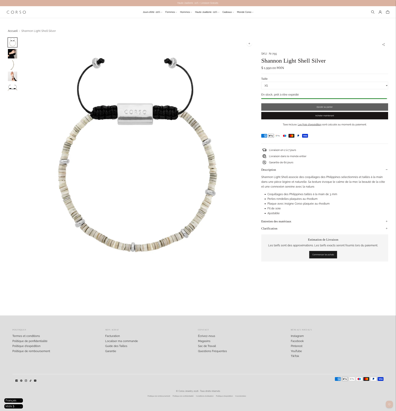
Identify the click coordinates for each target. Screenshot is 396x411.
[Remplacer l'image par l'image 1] (12, 42)
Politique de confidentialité (183, 396)
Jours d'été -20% (151, 12)
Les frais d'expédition (309, 124)
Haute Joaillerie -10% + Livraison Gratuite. (198, 3)
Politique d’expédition (224, 396)
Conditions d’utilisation (204, 396)
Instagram (297, 336)
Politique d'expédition (26, 346)
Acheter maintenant (324, 115)
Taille (264, 78)
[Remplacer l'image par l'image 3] (12, 65)
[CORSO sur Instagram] (26, 380)
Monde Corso (244, 12)
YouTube (296, 351)
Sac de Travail (207, 346)
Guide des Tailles (116, 346)
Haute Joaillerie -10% (206, 12)
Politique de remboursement (31, 351)
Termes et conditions (26, 336)
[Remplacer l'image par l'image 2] (12, 53)
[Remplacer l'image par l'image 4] (12, 76)
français (11, 400)
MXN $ (10, 406)
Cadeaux (227, 12)
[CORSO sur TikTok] (30, 380)
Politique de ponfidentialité (29, 341)
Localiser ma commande (121, 341)
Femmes (170, 12)
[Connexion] (380, 12)
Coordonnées (240, 396)
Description (268, 169)
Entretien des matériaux (276, 221)
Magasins (204, 341)
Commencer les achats (323, 254)
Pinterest (296, 346)
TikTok (295, 356)
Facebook (297, 341)
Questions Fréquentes (212, 351)
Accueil (13, 30)
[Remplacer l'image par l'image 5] (12, 87)
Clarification (269, 228)
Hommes (185, 12)
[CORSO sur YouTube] (35, 380)
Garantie (110, 351)
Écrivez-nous (206, 336)
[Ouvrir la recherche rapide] (373, 12)
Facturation (112, 336)
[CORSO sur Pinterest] (21, 380)
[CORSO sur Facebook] (16, 380)
